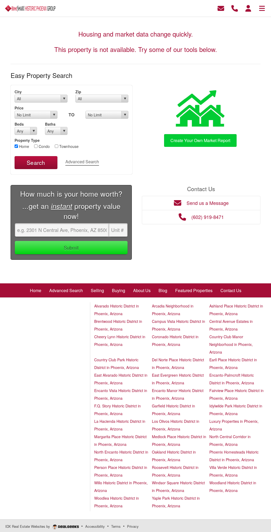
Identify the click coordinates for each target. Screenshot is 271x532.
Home (23, 146)
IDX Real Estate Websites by (28, 526)
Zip (78, 91)
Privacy (133, 526)
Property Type (27, 140)
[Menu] (262, 8)
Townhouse (68, 146)
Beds (19, 124)
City (18, 91)
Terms (116, 526)
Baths (50, 124)
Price (19, 108)
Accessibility (95, 526)
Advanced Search (82, 162)
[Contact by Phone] (234, 8)
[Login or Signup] (248, 8)
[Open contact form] (221, 8)
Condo (44, 146)
